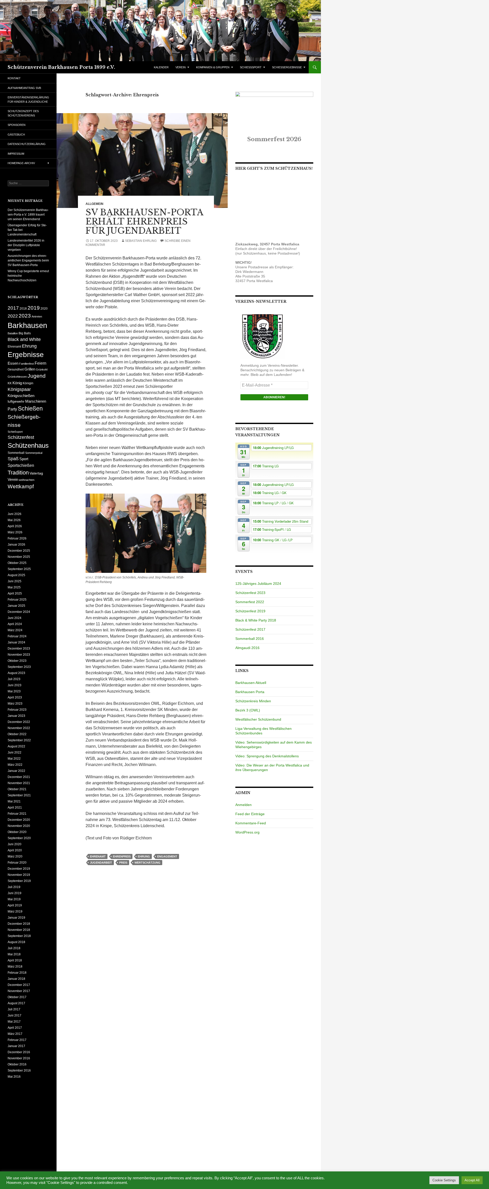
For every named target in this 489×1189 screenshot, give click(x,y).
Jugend (37, 376)
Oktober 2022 (17, 734)
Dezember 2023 (19, 648)
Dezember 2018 (19, 924)
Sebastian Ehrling (141, 241)
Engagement (167, 856)
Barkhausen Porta (249, 692)
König (17, 383)
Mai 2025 (14, 587)
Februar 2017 (17, 1040)
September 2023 (19, 667)
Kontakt (14, 78)
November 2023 (19, 654)
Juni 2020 (14, 844)
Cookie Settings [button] (444, 1180)
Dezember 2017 (19, 985)
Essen (13, 363)
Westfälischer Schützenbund (258, 719)
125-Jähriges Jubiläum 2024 (258, 584)
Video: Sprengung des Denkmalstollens (267, 756)
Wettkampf (21, 486)
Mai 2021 (14, 801)
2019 (34, 308)
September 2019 (19, 881)
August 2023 (16, 673)
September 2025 (19, 569)
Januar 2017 (16, 1046)
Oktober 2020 (17, 832)
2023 (25, 316)
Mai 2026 (14, 520)
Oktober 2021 (17, 789)
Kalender (161, 67)
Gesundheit (16, 369)
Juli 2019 (14, 887)
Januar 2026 (16, 544)
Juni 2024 (14, 618)
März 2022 (15, 765)
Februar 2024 (17, 636)
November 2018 (19, 930)
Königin (28, 383)
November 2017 (19, 991)
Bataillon (13, 333)
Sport (23, 459)
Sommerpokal (33, 452)
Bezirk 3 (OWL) (247, 710)
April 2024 (15, 624)
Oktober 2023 (17, 661)
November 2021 (19, 783)
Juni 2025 (14, 581)
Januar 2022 (16, 771)
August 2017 (16, 1003)
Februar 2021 (17, 813)
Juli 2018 (14, 948)
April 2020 (15, 850)
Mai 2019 (14, 899)
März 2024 (15, 630)
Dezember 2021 (19, 777)
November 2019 (19, 875)
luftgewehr (16, 401)
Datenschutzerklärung (27, 144)
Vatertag (36, 473)
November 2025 (19, 557)
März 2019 (15, 911)
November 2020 (19, 826)
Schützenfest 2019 (250, 611)
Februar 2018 (17, 972)
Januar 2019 (16, 917)
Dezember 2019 (19, 868)
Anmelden (243, 805)
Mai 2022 (14, 758)
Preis (123, 862)
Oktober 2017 (17, 997)
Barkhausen (27, 325)
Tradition (18, 472)
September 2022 (19, 740)
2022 (13, 316)
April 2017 (15, 1027)
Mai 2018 (14, 954)
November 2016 (19, 1058)
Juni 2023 (14, 685)
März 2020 (15, 856)
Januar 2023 (16, 716)
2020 (44, 308)
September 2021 (19, 795)
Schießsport (15, 431)
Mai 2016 (14, 1076)
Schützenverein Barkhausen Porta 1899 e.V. (61, 67)
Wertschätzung (147, 862)
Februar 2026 (17, 538)
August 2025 (16, 575)
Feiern (40, 363)
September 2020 (19, 838)
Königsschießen (21, 396)
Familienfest (26, 363)
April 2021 (15, 807)
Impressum (16, 153)
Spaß (13, 458)
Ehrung (144, 856)
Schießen (30, 408)
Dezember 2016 (19, 1052)
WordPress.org (247, 832)
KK (10, 383)
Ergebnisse (26, 355)
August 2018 (16, 942)
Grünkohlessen (17, 376)
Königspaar (19, 389)
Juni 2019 (14, 893)
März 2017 (15, 1034)
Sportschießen (21, 465)
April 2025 (15, 593)
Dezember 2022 (19, 722)
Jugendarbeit (101, 862)
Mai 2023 (14, 691)
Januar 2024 (16, 642)
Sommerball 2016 (249, 639)
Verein (13, 480)
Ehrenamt (98, 856)
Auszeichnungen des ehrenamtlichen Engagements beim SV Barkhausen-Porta (28, 260)
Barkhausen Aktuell (250, 683)
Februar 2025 (17, 599)
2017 (13, 308)
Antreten (37, 316)
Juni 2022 (14, 752)
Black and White (24, 339)
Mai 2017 (14, 1021)
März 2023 (15, 703)
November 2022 (19, 728)
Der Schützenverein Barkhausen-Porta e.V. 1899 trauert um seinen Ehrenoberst (28, 214)
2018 (23, 308)
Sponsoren (16, 124)
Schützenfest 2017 (250, 629)
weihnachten (26, 479)
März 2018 (15, 966)
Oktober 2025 (17, 563)
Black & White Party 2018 (255, 620)
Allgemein (94, 204)
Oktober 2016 (17, 1064)
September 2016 (19, 1070)
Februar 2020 (17, 862)
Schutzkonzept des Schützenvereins (23, 113)
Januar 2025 (16, 605)
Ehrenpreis (122, 856)
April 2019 (15, 905)
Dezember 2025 (19, 550)
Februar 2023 (17, 709)
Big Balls (25, 333)
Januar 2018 (16, 979)
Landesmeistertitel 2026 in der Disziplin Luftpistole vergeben (26, 245)
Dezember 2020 (19, 820)
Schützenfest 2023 (250, 593)
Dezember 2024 (19, 612)
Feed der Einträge (250, 814)
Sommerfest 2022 (249, 602)
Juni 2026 (14, 514)
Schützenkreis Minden (253, 701)
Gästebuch (16, 134)
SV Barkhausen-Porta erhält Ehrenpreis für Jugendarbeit (144, 221)
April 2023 (15, 697)
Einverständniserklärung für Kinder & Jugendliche (28, 99)
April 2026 (15, 526)
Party (12, 409)
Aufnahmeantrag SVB (24, 87)
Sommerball (16, 453)
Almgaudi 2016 (247, 648)
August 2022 (16, 746)
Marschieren (35, 401)
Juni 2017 (14, 1015)
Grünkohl (41, 369)
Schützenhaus (28, 445)
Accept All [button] (472, 1180)
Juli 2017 (14, 1009)
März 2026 (15, 532)
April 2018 (15, 960)
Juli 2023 (14, 679)
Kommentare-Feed (250, 823)
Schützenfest (21, 437)
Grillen (29, 369)
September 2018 (19, 936)
